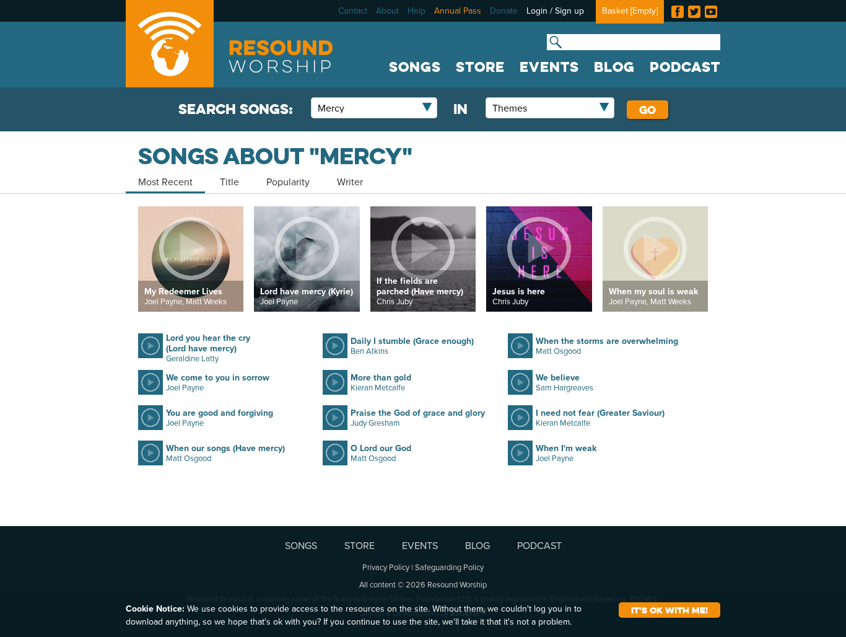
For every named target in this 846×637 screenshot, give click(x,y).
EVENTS (549, 67)
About (387, 10)
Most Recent (165, 181)
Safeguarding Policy (449, 567)
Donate (504, 10)
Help (416, 10)
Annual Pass (457, 10)
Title (229, 181)
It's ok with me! (669, 610)
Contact (352, 10)
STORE (480, 67)
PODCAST (685, 67)
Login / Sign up (555, 10)
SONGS (415, 67)
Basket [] (630, 10)
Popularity (288, 181)
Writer (350, 181)
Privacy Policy (385, 567)
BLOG (614, 67)
